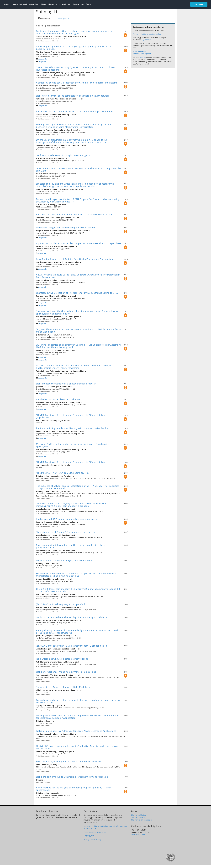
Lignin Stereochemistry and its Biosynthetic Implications (66, 671)
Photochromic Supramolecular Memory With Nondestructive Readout (73, 428)
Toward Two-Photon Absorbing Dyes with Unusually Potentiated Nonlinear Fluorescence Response (75, 68)
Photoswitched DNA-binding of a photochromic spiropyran (67, 518)
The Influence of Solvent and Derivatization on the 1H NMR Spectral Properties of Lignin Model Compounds (77, 487)
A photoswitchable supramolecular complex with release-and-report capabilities (78, 243)
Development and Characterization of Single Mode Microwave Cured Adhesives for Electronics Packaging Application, (77, 716)
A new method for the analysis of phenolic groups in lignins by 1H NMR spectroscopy (73, 788)
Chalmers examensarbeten (141, 820)
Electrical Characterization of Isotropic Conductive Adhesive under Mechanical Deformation (77, 747)
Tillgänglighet (89, 836)
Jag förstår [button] (198, 4)
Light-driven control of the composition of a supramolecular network (72, 95)
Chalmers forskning (138, 817)
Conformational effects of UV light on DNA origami (63, 155)
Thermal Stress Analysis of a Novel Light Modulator (63, 687)
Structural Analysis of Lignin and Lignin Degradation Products (68, 761)
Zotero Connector (139, 51)
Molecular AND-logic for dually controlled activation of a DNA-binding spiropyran (72, 445)
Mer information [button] (87, 4)
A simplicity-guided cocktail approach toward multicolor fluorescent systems (76, 82)
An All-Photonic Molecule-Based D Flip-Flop (58, 399)
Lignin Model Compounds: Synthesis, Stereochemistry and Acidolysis (72, 776)
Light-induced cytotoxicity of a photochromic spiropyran (66, 383)
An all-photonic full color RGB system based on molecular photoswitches (74, 111)
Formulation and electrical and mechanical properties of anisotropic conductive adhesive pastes (78, 701)
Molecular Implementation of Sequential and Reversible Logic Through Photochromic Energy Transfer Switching (73, 366)
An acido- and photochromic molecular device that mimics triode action (74, 214)
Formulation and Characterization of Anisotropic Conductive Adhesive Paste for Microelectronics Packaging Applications (78, 574)
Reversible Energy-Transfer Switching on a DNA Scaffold (65, 227)
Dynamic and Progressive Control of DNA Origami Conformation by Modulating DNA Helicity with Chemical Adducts (78, 200)
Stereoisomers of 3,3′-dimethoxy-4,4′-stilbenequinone (64, 560)
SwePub (143, 57)
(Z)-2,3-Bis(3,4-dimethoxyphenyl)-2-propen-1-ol (60, 604)
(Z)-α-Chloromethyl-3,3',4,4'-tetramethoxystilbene (62, 658)
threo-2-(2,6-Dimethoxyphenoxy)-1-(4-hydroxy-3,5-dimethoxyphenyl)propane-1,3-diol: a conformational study (78, 590)
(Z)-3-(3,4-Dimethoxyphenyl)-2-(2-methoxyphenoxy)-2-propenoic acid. (72, 645)
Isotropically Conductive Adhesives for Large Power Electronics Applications (76, 730)
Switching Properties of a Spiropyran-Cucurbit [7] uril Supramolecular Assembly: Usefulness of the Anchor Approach (78, 346)
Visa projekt (42, 59)
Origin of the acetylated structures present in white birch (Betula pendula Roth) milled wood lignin (78, 330)
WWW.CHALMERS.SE (139, 835)
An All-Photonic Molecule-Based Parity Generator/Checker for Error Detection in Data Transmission (78, 276)
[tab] (46, 18)
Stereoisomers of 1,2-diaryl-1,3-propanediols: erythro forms (67, 532)
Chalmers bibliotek (138, 815)
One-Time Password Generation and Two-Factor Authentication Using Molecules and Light (78, 169)
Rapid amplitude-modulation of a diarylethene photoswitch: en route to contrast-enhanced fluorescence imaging (74, 32)
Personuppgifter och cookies (95, 832)
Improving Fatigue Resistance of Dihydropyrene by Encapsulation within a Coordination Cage (75, 47)
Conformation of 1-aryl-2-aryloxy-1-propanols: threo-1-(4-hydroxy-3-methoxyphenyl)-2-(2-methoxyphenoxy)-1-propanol (71, 504)
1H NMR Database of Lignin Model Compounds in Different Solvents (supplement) (71, 416)
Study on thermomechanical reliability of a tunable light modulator (71, 617)
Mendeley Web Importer (142, 53)
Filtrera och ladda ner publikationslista (147, 34)
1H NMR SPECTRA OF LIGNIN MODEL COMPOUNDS (62, 472)
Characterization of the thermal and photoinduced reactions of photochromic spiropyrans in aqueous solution (77, 312)
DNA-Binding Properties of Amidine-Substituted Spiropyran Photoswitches (75, 259)
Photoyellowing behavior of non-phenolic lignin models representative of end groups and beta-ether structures (77, 631)
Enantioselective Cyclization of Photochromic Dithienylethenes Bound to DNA (77, 292)
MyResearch (146, 40)
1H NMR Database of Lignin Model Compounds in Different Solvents (71, 462)
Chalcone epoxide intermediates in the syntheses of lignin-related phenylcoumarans (70, 546)
